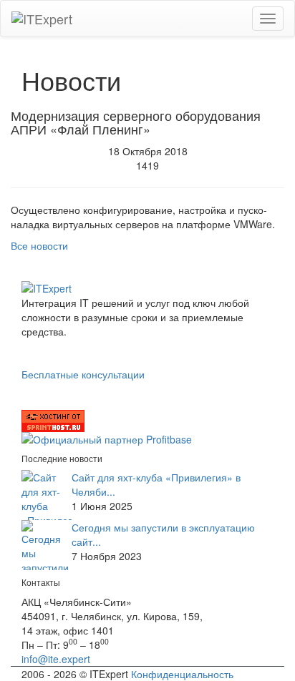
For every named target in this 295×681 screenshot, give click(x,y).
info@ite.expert (55, 659)
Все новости (39, 245)
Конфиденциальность (182, 674)
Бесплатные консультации (83, 374)
